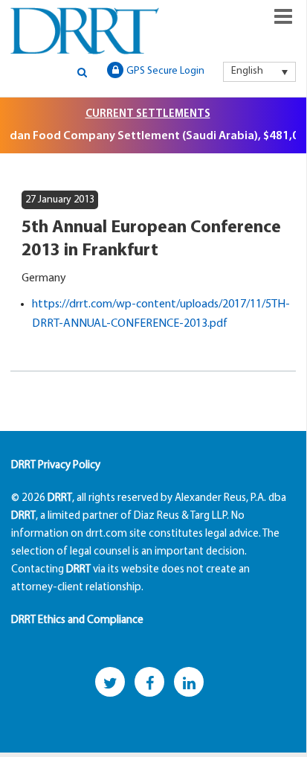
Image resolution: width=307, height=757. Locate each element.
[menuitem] (259, 71)
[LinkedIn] (189, 682)
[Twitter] (110, 682)
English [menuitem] (247, 71)
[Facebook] (149, 682)
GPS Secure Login (165, 71)
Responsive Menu (283, 16)
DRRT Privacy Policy (55, 465)
